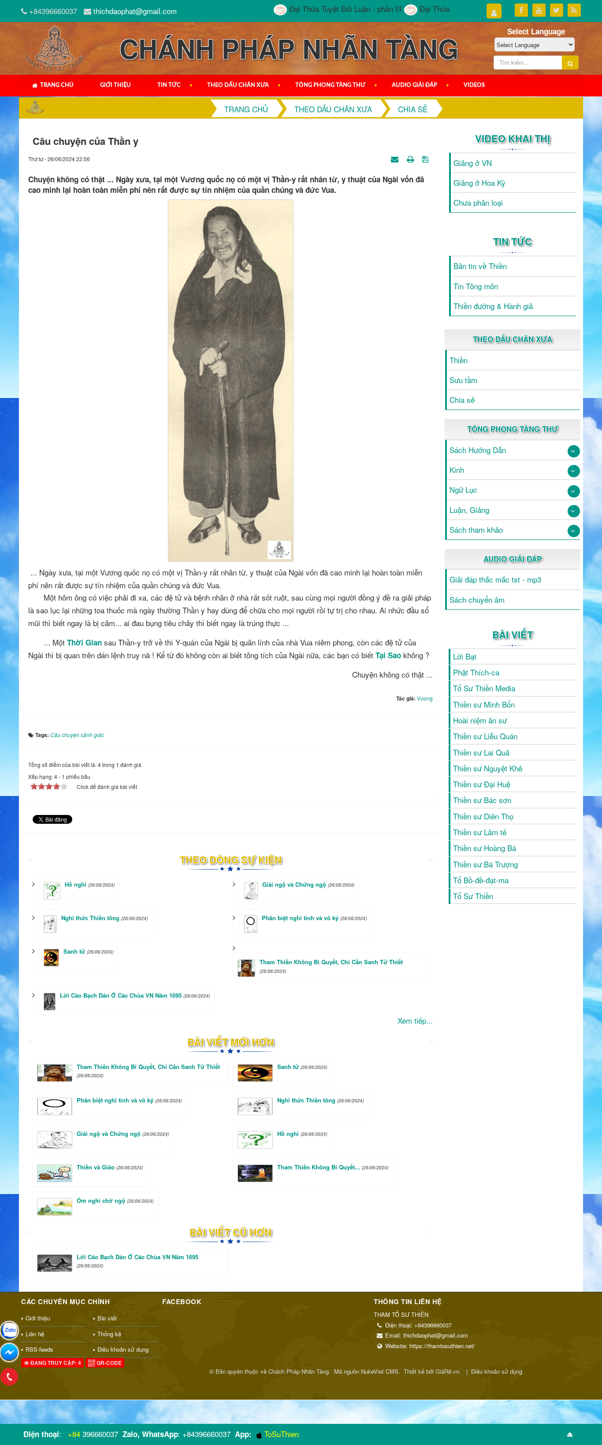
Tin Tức (169, 85)
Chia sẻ (462, 399)
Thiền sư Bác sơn (482, 799)
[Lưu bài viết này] (426, 157)
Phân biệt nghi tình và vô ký (300, 918)
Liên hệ (35, 1334)
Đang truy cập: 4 (55, 1363)
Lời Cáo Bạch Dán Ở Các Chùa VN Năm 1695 (121, 995)
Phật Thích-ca (476, 672)
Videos (474, 85)
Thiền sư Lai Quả (481, 752)
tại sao (388, 655)
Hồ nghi (75, 884)
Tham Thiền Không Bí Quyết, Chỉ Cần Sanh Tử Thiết (331, 962)
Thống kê (109, 1334)
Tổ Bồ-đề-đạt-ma (481, 879)
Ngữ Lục (463, 489)
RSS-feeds (39, 1349)
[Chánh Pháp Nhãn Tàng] (54, 46)
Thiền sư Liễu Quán (485, 735)
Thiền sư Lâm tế (479, 831)
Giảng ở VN (472, 162)
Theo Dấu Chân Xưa (238, 85)
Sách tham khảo (476, 529)
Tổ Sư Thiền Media (484, 687)
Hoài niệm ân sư (480, 720)
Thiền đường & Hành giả (493, 305)
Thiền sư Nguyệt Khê (487, 768)
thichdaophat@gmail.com (135, 10)
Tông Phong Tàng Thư (330, 85)
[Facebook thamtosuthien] (9, 1352)
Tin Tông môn (475, 285)
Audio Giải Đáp (414, 85)
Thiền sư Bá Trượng (485, 864)
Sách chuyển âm (477, 599)
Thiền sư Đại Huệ (481, 783)
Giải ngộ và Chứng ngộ (294, 884)
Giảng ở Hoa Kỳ (479, 182)
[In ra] (411, 157)
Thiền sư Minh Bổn (484, 704)
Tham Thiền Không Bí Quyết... (332, 1167)
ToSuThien (280, 1433)
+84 (74, 1433)
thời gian (84, 642)
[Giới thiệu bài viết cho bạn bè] (395, 157)
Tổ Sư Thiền (473, 895)
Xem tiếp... (415, 1020)
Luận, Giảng (469, 509)
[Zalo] (9, 1330)
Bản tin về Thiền (480, 265)
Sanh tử (74, 951)
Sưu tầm (463, 379)
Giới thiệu (115, 85)
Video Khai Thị (512, 138)
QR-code (108, 1363)
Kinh (457, 469)
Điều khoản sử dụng (123, 1349)
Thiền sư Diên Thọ (483, 816)
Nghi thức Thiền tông (90, 918)
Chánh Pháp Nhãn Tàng (298, 1371)
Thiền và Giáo (110, 1167)
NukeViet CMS (379, 1371)
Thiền (459, 359)
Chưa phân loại (478, 202)
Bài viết (512, 634)
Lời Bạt (464, 656)
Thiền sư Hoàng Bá (484, 847)
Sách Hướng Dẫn (478, 449)
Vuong (425, 698)
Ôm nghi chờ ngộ (115, 1200)
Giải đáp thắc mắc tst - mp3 (495, 579)
